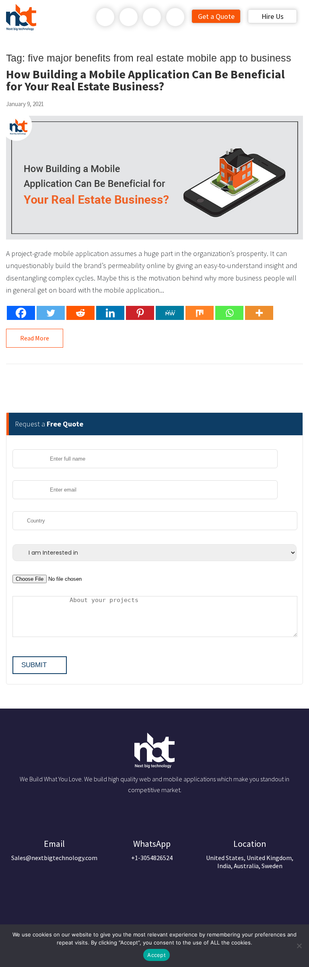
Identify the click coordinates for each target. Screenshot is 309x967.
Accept (156, 955)
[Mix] (199, 313)
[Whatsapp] (229, 313)
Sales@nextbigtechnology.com (54, 850)
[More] (259, 313)
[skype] (152, 17)
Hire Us (273, 16)
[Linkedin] (110, 313)
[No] (299, 946)
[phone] (105, 17)
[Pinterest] (140, 313)
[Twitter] (51, 313)
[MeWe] (170, 313)
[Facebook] (21, 313)
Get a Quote (216, 16)
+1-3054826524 (152, 850)
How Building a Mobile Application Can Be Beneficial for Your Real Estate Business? (145, 80)
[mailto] (175, 17)
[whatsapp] (128, 17)
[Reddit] (80, 313)
